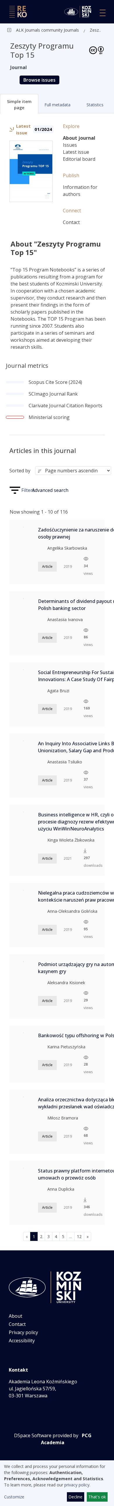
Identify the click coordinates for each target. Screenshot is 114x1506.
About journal (79, 138)
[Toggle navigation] (102, 13)
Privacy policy (23, 1332)
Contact (71, 222)
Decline (75, 1497)
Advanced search (50, 490)
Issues (70, 145)
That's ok (97, 1497)
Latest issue (76, 152)
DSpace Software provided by (46, 1435)
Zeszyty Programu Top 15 (96, 30)
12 (79, 1236)
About (15, 1316)
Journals (71, 30)
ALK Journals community (39, 30)
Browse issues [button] (39, 80)
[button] (19, 104)
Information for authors (80, 190)
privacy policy (76, 1485)
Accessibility (22, 1340)
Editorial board (79, 159)
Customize (14, 1497)
